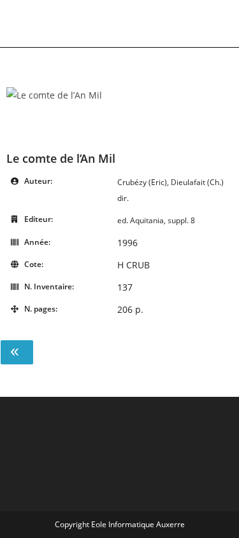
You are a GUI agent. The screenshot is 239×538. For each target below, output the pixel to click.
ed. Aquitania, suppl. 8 (156, 220)
